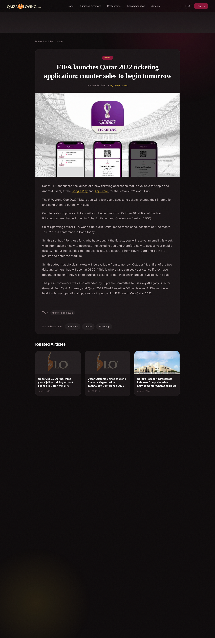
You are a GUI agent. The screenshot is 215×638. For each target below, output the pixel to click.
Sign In (201, 6)
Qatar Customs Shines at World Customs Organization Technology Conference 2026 (107, 382)
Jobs (71, 6)
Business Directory (90, 6)
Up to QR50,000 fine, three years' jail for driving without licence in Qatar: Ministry (55, 382)
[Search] (188, 6)
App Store (101, 191)
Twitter (88, 326)
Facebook (73, 326)
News (60, 41)
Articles (155, 6)
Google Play (80, 191)
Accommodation (136, 6)
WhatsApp (104, 326)
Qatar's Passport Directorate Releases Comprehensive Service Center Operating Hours (156, 382)
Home (38, 41)
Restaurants (114, 6)
